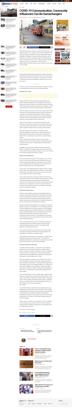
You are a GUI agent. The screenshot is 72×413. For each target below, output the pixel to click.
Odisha (26, 3)
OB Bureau (37, 353)
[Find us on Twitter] (63, 1)
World (59, 3)
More (64, 3)
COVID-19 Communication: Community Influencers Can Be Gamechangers (7, 13)
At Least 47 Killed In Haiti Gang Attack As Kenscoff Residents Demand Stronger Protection (10, 25)
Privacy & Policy (39, 403)
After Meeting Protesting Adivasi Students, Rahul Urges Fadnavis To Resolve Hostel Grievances (11, 65)
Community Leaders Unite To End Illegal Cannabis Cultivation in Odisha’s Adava (11, 77)
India (31, 3)
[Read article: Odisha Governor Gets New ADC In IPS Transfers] (26, 365)
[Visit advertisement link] (62, 26)
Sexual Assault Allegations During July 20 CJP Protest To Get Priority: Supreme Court (11, 71)
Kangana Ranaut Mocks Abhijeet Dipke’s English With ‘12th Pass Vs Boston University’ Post (11, 101)
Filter (15, 6)
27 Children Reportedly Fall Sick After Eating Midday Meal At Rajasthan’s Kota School (11, 47)
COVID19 (28, 312)
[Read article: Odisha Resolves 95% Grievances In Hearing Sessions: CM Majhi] (26, 389)
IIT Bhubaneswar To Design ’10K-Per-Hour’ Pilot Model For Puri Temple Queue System (11, 19)
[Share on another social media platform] (52, 47)
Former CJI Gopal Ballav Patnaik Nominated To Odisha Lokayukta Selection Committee (11, 89)
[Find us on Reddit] (68, 1)
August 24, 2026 (42, 353)
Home (22, 3)
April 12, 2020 (31, 17)
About (29, 403)
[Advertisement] (9, 37)
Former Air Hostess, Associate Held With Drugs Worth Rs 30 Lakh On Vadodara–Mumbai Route (11, 53)
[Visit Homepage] (9, 3)
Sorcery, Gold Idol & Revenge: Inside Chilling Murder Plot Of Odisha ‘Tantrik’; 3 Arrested (42, 374)
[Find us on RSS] (66, 1)
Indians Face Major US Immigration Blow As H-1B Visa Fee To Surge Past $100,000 (11, 83)
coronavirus (24, 312)
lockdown (33, 312)
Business (49, 3)
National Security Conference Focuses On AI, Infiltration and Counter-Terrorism (10, 59)
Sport (35, 3)
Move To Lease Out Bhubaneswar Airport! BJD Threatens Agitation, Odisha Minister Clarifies (11, 95)
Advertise (33, 403)
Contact (45, 403)
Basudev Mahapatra (23, 17)
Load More (9, 106)
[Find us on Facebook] (62, 1)
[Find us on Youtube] (65, 1)
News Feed (50, 403)
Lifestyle (54, 3)
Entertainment (42, 3)
